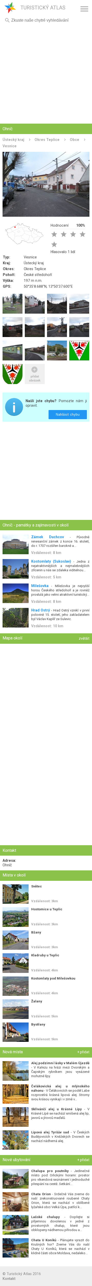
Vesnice (30, 257)
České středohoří (38, 275)
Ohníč (7, 865)
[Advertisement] (46, 74)
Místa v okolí (14, 875)
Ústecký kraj (13, 140)
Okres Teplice (47, 140)
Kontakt (9, 1279)
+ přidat (83, 1052)
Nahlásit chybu (68, 414)
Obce (74, 140)
